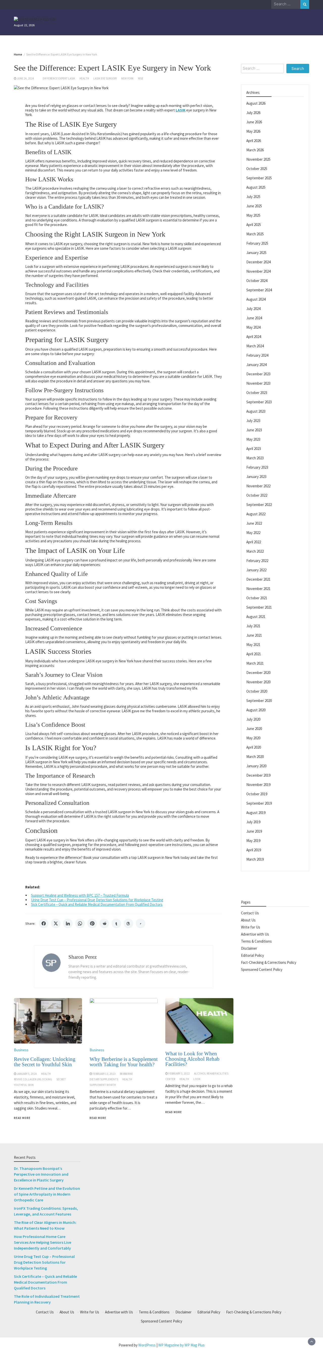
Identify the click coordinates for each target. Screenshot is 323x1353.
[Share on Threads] (128, 923)
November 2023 (258, 383)
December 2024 (258, 261)
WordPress (147, 1345)
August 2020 (255, 709)
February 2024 (257, 355)
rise (140, 78)
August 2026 (255, 103)
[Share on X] (56, 923)
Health (84, 78)
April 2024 (253, 336)
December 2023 (258, 373)
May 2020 (253, 737)
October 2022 (256, 495)
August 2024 (255, 299)
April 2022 (253, 541)
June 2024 (254, 317)
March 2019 (255, 859)
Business (21, 1050)
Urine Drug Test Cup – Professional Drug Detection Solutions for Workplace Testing (97, 899)
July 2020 (253, 719)
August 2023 (255, 411)
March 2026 (255, 149)
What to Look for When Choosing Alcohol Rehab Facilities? (192, 1059)
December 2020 (258, 672)
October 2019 (256, 793)
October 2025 (256, 168)
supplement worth (103, 1085)
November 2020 (258, 681)
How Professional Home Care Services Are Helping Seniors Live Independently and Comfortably (42, 1242)
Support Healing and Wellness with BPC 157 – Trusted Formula (80, 895)
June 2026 (254, 121)
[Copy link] (140, 923)
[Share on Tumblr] (116, 923)
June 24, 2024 (25, 78)
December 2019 (258, 775)
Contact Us (250, 912)
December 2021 (258, 579)
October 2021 (256, 597)
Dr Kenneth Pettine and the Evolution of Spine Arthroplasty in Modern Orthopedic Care (47, 1194)
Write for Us (250, 926)
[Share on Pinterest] (92, 923)
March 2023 (255, 457)
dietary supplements (104, 1079)
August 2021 (255, 616)
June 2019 (254, 831)
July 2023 (253, 420)
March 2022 (255, 551)
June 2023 (254, 429)
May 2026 (253, 131)
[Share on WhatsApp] (80, 923)
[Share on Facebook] (43, 923)
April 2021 (253, 653)
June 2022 (254, 523)
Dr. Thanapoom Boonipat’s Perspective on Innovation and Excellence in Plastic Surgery (41, 1174)
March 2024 (255, 345)
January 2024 (256, 364)
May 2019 (253, 840)
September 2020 (259, 700)
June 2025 (254, 205)
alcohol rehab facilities (211, 1073)
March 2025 (255, 233)
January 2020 (256, 765)
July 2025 (253, 196)
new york (127, 78)
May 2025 (253, 215)
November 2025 (258, 159)
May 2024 (253, 327)
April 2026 (253, 140)
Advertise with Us (255, 934)
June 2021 (254, 635)
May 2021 (253, 644)
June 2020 (254, 728)
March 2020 (255, 756)
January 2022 (256, 569)
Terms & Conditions (256, 941)
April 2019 (253, 849)
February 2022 (257, 560)
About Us (248, 919)
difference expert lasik (59, 78)
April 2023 (253, 448)
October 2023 (256, 392)
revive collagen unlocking (33, 1079)
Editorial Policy (252, 955)
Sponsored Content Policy (261, 969)
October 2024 (256, 280)
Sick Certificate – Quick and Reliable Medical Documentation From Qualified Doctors (97, 904)
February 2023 (257, 467)
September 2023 (259, 401)
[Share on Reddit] (104, 923)
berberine (126, 1074)
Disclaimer (249, 948)
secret (61, 1079)
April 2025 (253, 224)
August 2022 (255, 513)
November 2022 (258, 485)
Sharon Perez (82, 957)
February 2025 (257, 243)
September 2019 (259, 803)
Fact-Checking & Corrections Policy (268, 962)
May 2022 (253, 532)
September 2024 (259, 289)
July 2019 (253, 821)
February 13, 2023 (104, 1074)
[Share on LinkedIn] (68, 923)
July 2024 (253, 308)
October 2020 (256, 691)
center (170, 1079)
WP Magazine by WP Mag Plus (181, 1345)
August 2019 (255, 812)
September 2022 (259, 504)
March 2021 (255, 663)
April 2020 (253, 747)
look (197, 1079)
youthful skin (24, 1085)
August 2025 (255, 187)
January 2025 (256, 252)
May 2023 (253, 439)
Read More (22, 1118)
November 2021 (258, 588)
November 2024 (258, 271)
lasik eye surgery (105, 78)
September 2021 (259, 607)
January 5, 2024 (27, 1074)
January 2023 (256, 476)
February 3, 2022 (179, 1073)
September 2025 (259, 177)
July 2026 (253, 112)
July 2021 (253, 625)
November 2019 (258, 784)
